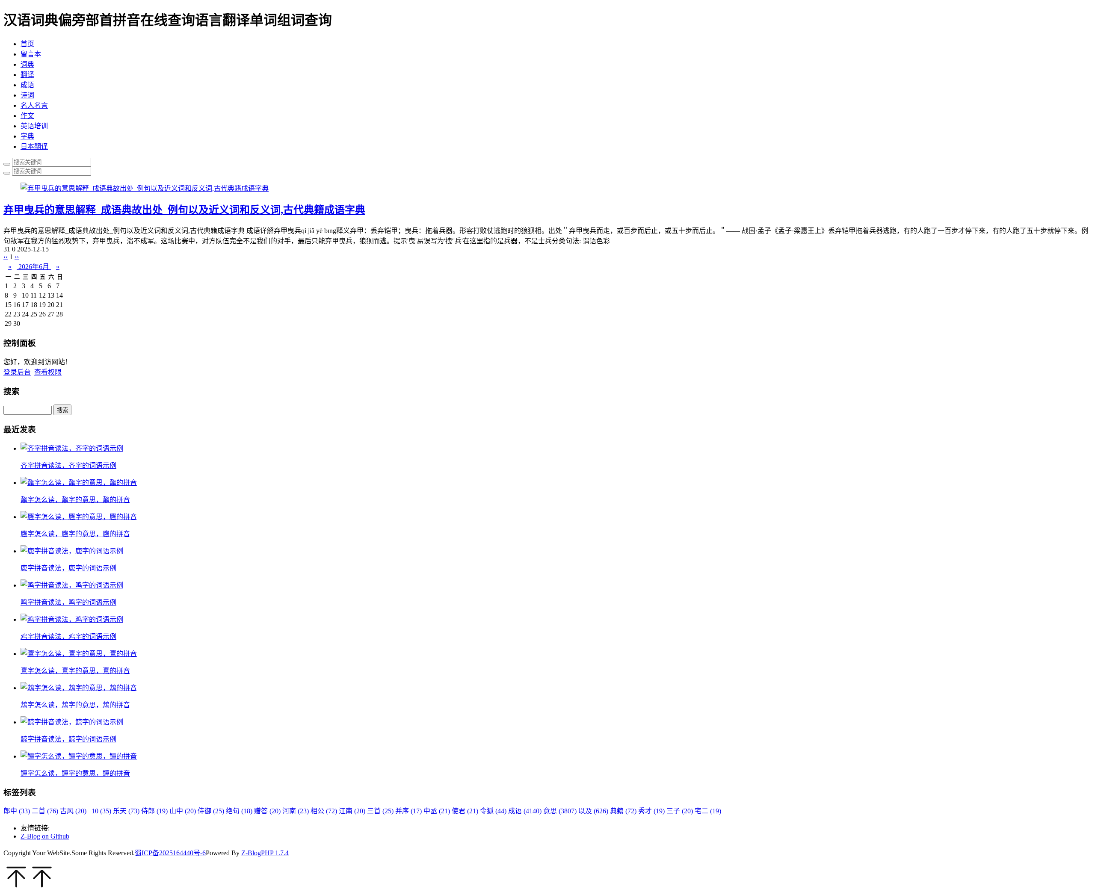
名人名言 (34, 105)
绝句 (239, 811)
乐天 (126, 811)
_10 (99, 811)
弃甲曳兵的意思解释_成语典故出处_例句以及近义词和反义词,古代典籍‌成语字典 (184, 210)
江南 (352, 811)
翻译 (27, 74)
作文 (27, 115)
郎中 (16, 811)
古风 (73, 811)
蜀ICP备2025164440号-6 (170, 853)
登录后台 (17, 372)
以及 (593, 811)
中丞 (436, 811)
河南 (295, 811)
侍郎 (154, 811)
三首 (380, 811)
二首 (45, 811)
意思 (560, 811)
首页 (27, 43)
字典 (27, 136)
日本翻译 (34, 146)
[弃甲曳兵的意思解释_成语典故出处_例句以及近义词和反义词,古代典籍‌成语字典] (145, 188)
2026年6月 (34, 266)
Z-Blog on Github (45, 836)
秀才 (651, 811)
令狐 (493, 811)
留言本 (31, 54)
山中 (182, 811)
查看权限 (48, 372)
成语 (27, 85)
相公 (324, 811)
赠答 (267, 811)
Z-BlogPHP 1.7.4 (265, 853)
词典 (27, 64)
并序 (408, 811)
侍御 (211, 811)
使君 (465, 811)
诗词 (27, 95)
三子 (679, 811)
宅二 (708, 811)
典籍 (623, 811)
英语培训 (34, 126)
